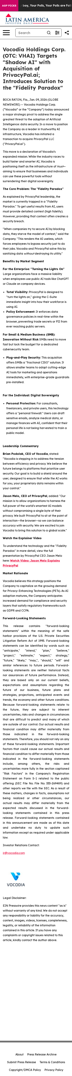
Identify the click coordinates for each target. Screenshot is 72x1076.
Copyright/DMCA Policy (25, 1070)
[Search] (49, 33)
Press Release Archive (42, 1054)
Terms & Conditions (52, 1062)
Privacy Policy (53, 1070)
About (19, 1054)
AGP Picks (9, 5)
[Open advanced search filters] (57, 33)
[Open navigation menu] (6, 32)
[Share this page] (66, 32)
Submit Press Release (21, 1062)
